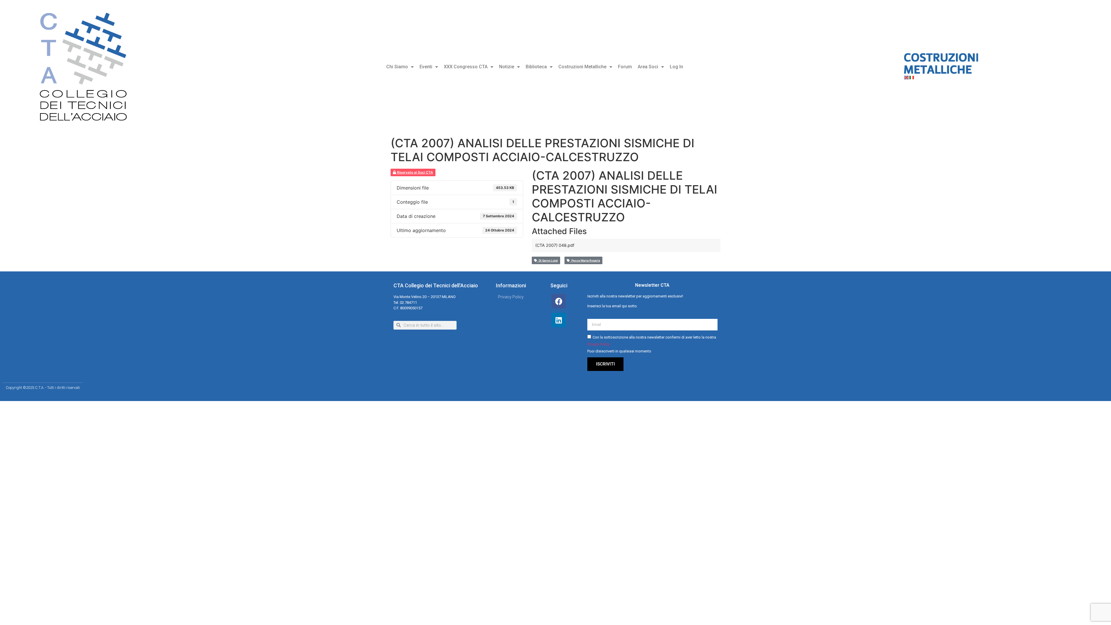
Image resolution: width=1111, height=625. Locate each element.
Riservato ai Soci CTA (414, 172)
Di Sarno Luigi (547, 260)
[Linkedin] (558, 320)
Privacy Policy (598, 344)
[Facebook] (558, 301)
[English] (906, 77)
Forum (625, 66)
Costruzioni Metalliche (582, 66)
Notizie (506, 66)
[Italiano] (912, 77)
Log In (676, 66)
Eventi (426, 66)
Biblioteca (536, 66)
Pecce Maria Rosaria (585, 260)
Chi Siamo (397, 66)
